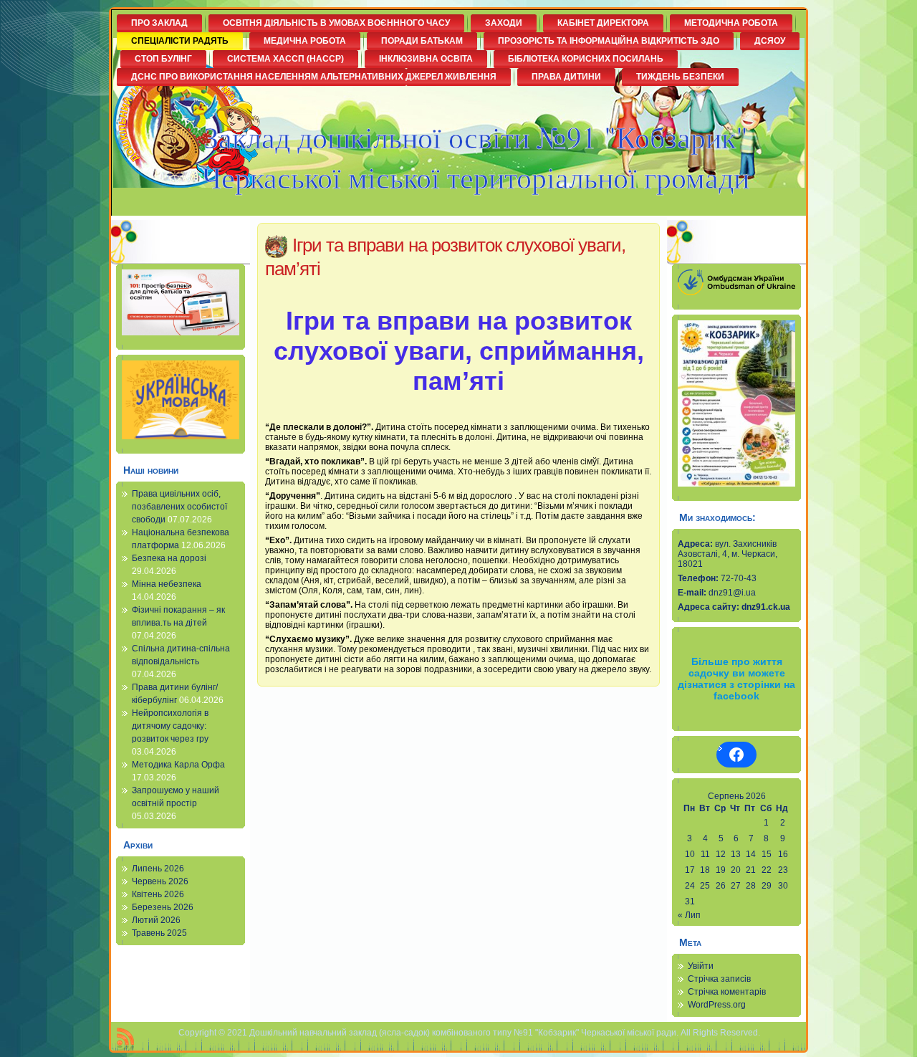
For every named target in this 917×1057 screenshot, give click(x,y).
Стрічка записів (719, 979)
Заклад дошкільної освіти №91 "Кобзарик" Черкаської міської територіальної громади (475, 157)
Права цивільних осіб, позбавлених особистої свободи (179, 507)
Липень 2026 (158, 869)
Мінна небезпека (166, 584)
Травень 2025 (159, 933)
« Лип (689, 915)
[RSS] (125, 1039)
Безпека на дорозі (169, 558)
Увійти (701, 966)
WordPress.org (717, 1005)
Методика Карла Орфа (178, 765)
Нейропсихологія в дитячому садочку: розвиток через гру (170, 726)
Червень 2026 (160, 881)
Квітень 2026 (158, 894)
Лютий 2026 (156, 920)
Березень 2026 (162, 907)
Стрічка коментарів (727, 992)
